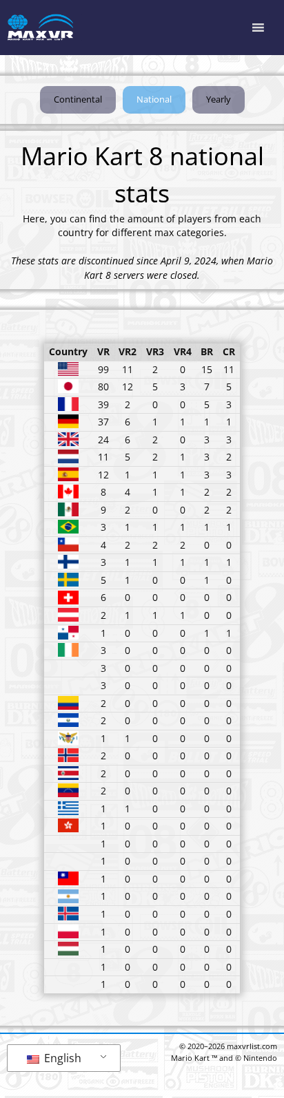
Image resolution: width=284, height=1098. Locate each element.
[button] (154, 100)
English (61, 1058)
